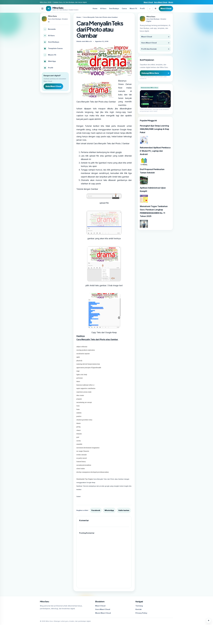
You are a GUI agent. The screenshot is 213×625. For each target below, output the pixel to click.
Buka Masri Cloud (53, 86)
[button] (42, 8)
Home (95, 8)
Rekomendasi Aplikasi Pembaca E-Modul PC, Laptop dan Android (155, 150)
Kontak (138, 609)
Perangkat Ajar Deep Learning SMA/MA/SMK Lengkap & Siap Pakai (154, 129)
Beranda (50, 29)
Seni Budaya (114, 8)
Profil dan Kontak (155, 49)
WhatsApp (109, 510)
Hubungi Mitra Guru (155, 73)
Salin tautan (123, 510)
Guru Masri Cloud (160, 2)
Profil (142, 8)
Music (170, 2)
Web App (50, 61)
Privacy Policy (141, 613)
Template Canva (53, 48)
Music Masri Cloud (103, 613)
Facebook (95, 510)
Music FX (133, 8)
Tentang (139, 606)
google (118, 152)
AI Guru (103, 8)
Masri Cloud (148, 2)
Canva (124, 8)
